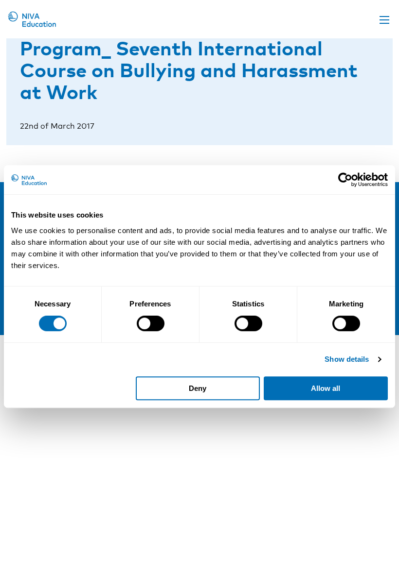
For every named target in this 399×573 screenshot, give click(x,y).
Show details (347, 359)
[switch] (150, 323)
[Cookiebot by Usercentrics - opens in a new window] (345, 179)
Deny (197, 388)
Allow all (325, 388)
